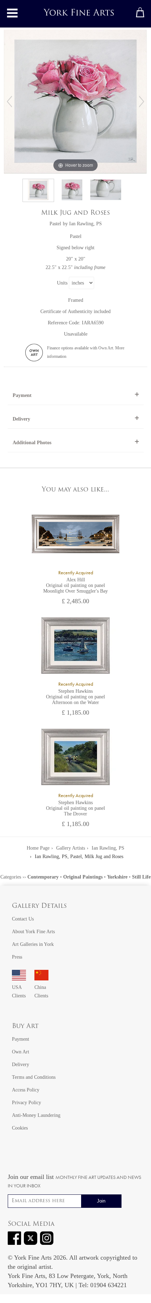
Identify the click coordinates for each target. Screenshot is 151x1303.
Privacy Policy (26, 1102)
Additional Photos (32, 442)
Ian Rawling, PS (85, 223)
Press (17, 957)
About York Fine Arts (33, 931)
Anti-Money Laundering (36, 1115)
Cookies (20, 1128)
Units (62, 283)
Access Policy (25, 1090)
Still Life (141, 877)
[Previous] (9, 101)
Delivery (21, 419)
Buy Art (25, 1026)
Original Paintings (83, 877)
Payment (22, 395)
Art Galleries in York (33, 944)
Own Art (20, 1051)
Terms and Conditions (33, 1077)
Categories (10, 877)
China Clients (41, 991)
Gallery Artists (70, 848)
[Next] (141, 101)
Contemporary (43, 877)
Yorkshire (117, 877)
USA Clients (19, 991)
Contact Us (23, 919)
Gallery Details (39, 906)
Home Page (38, 848)
